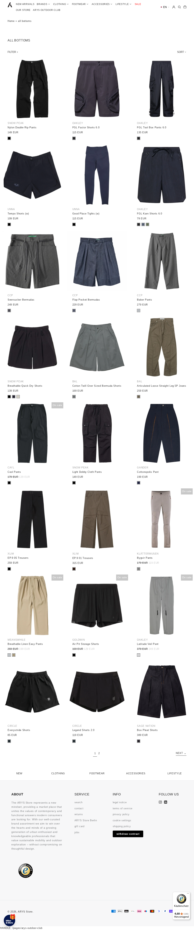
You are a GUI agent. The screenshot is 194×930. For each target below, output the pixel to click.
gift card (79, 826)
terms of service (122, 808)
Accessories (136, 773)
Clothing (58, 773)
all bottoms (24, 21)
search (78, 802)
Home (11, 21)
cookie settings (122, 820)
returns (78, 814)
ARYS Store (25, 911)
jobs (77, 832)
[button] (165, 7)
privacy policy (121, 814)
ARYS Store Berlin (85, 820)
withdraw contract (128, 833)
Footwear (97, 773)
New (19, 773)
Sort (180, 52)
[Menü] (188, 894)
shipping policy (122, 826)
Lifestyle (174, 773)
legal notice (120, 802)
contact (79, 808)
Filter (12, 52)
